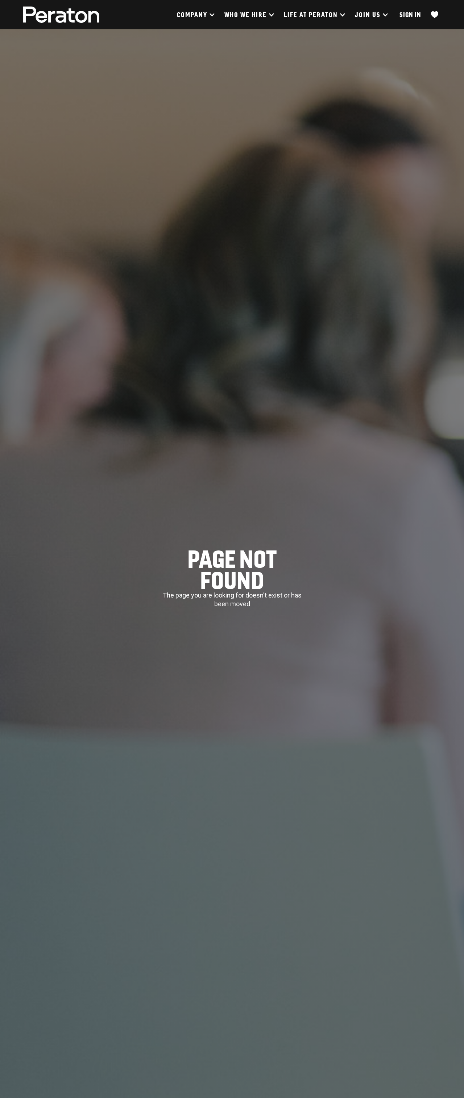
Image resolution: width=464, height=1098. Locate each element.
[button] (195, 14)
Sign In (410, 15)
